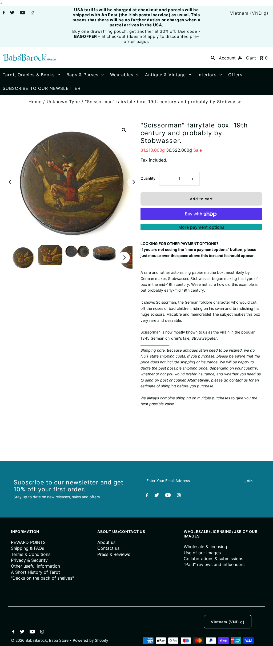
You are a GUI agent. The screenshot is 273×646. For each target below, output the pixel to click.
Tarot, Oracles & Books (29, 74)
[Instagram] (31, 13)
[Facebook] (3, 13)
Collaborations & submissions (213, 558)
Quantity (147, 178)
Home (35, 101)
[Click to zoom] (124, 130)
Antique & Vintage (165, 74)
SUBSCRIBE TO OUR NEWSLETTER (42, 88)
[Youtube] (22, 13)
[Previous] (10, 182)
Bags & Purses (82, 74)
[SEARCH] (213, 57)
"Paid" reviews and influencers (214, 564)
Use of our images (202, 552)
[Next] (133, 182)
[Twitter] (11, 13)
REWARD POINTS (28, 542)
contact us (238, 380)
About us (106, 542)
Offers (235, 74)
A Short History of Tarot (35, 572)
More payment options (201, 227)
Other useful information (35, 566)
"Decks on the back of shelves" (42, 578)
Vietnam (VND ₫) (249, 13)
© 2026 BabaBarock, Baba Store (40, 640)
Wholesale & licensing (205, 546)
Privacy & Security (29, 560)
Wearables (121, 74)
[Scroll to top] (262, 635)
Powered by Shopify (90, 640)
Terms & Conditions (30, 554)
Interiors (207, 74)
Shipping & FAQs (27, 548)
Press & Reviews (113, 554)
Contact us (108, 548)
